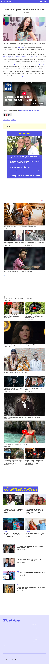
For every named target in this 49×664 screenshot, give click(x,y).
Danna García (21, 47)
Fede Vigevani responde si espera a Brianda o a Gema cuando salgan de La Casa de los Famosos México (25, 167)
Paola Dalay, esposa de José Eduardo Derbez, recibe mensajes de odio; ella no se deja (31, 573)
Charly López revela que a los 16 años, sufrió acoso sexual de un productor (26, 108)
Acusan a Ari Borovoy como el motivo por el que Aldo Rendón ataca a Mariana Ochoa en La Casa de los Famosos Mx (24, 171)
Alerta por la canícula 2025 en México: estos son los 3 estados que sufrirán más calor (35, 534)
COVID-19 (13, 119)
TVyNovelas (23, 549)
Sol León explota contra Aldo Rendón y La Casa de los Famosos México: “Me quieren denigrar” (30, 547)
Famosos (6, 507)
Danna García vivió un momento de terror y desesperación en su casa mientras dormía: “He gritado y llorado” (34, 511)
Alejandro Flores (24, 575)
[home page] (7, 1)
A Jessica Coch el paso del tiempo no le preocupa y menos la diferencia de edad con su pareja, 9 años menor (25, 157)
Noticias (24, 6)
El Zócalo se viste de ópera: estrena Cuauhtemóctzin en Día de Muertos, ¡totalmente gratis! (12, 534)
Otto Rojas (27, 12)
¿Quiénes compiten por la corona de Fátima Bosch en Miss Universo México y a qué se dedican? (31, 587)
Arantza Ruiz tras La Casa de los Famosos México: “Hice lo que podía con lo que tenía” (25, 176)
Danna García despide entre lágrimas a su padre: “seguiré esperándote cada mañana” (13, 510)
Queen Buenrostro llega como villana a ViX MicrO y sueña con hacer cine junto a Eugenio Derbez (24, 162)
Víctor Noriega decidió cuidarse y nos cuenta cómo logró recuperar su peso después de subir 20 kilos (29, 560)
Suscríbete (43, 1)
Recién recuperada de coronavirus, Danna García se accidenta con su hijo (20, 56)
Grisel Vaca (23, 562)
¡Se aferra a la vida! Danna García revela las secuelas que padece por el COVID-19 (24, 64)
